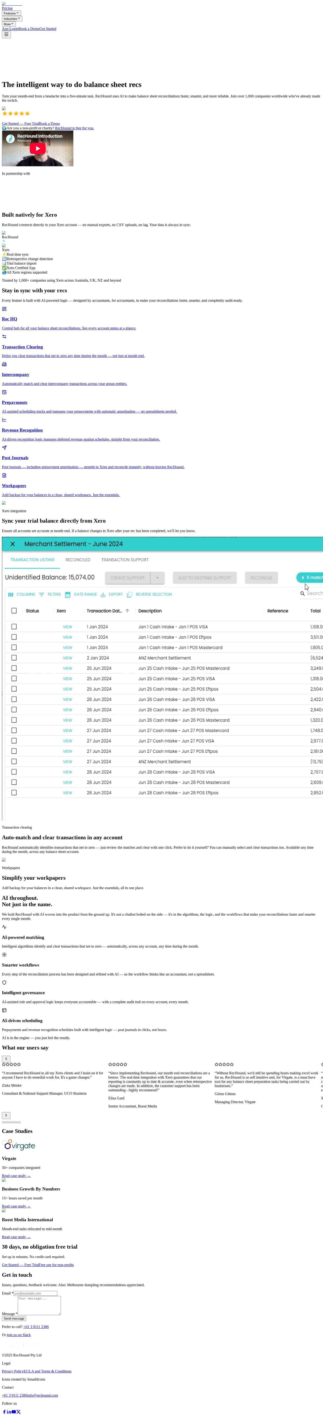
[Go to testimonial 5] (19, 1122)
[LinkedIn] (9, 1413)
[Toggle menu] (6, 34)
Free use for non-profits (56, 1265)
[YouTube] (13, 1413)
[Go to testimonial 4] (15, 1122)
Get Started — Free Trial (20, 124)
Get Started (47, 29)
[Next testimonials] (6, 1115)
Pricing (7, 8)
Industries (10, 19)
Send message (14, 1318)
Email (7, 1293)
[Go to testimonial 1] (4, 1122)
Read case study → (16, 1176)
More (7, 24)
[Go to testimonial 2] (7, 1122)
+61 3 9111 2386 (36, 1327)
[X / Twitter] (18, 1413)
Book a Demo (28, 29)
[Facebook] (4, 1413)
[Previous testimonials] (6, 1059)
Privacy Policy (13, 1371)
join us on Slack (19, 1335)
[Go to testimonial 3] (11, 1122)
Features (10, 13)
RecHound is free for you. (74, 128)
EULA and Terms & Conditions (47, 1371)
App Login (10, 29)
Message (10, 1314)
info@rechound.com (42, 1395)
